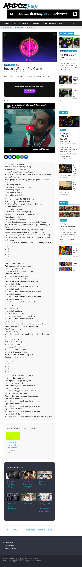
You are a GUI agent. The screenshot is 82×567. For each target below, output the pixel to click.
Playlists (25, 23)
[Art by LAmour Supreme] (65, 247)
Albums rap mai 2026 (75, 79)
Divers (61, 23)
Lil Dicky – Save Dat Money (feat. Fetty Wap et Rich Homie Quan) (45, 509)
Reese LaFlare (28, 72)
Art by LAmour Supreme (75, 251)
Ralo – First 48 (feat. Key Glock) (12, 484)
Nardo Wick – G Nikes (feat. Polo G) (41, 530)
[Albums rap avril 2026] (65, 89)
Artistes (36, 23)
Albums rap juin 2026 (68, 56)
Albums (6, 23)
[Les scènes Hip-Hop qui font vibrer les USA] (65, 182)
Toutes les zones (8, 542)
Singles (12, 65)
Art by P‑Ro (75, 265)
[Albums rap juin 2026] (69, 38)
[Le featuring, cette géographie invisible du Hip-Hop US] (65, 165)
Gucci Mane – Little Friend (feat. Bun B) (12, 506)
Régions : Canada (10, 548)
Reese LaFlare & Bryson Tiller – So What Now (12, 445)
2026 (62, 51)
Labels (44, 23)
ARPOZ (20, 72)
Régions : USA (9, 545)
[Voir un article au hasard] (77, 23)
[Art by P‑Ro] (65, 263)
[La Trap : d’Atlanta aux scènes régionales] (69, 117)
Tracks (15, 23)
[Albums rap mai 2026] (65, 76)
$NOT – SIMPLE (10, 530)
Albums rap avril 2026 (75, 93)
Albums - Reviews (71, 51)
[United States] (17, 65)
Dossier (63, 130)
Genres (52, 23)
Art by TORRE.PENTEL (67, 225)
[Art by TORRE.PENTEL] (69, 207)
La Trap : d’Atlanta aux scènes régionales (67, 137)
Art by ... (63, 220)
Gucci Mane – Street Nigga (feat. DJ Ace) (28, 484)
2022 (6, 65)
